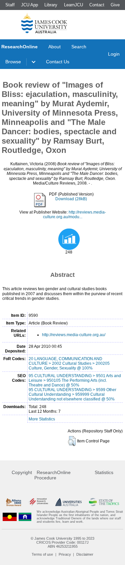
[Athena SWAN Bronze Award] (13, 502)
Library (50, 4)
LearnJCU (73, 4)
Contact (96, 4)
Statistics (104, 472)
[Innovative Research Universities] (38, 502)
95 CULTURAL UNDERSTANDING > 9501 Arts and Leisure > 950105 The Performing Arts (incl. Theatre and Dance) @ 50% (75, 380)
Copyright (22, 472)
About (54, 46)
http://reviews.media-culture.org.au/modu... (74, 214)
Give (115, 4)
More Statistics (42, 419)
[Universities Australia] (68, 502)
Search (78, 46)
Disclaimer (84, 554)
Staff (10, 4)
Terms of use (42, 554)
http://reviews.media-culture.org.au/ (73, 334)
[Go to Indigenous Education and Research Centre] (10, 516)
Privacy (65, 554)
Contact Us (57, 61)
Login (114, 54)
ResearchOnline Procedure (52, 475)
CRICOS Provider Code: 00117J (62, 542)
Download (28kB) (71, 199)
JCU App (29, 4)
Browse (13, 61)
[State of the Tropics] (104, 502)
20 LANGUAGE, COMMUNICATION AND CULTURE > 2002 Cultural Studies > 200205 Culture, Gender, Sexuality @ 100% (69, 363)
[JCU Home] (44, 23)
